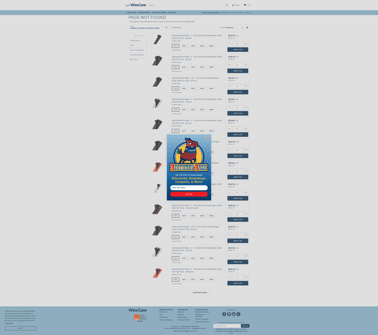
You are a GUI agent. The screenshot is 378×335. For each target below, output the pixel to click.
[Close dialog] (207, 138)
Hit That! (189, 194)
